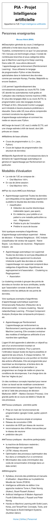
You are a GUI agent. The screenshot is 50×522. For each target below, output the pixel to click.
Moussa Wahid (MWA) (25, 39)
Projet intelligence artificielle (33, 23)
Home (16, 519)
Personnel (32, 519)
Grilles (23, 519)
